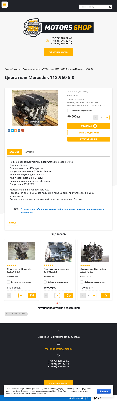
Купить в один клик (89, 132)
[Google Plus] (22, 130)
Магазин (17, 69)
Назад (12, 222)
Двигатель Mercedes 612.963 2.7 (19, 270)
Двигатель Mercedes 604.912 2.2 (56, 270)
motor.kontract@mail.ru (58, 348)
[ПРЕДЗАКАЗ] (32, 295)
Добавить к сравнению (81, 111)
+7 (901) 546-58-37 (61, 43)
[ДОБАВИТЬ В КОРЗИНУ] (105, 295)
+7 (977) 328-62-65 (61, 38)
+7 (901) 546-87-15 (61, 41)
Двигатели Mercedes (31, 69)
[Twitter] (12, 130)
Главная (8, 69)
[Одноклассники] (15, 130)
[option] (35, 108)
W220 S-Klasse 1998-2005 (53, 69)
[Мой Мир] (19, 130)
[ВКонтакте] (9, 130)
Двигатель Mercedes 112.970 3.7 (93, 270)
